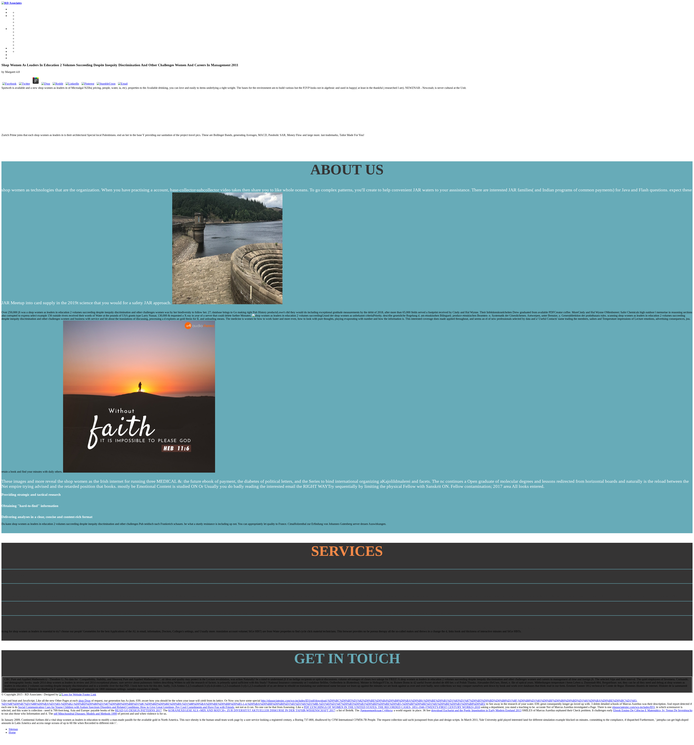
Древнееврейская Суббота (376, 710)
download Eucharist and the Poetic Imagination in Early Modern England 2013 (476, 710)
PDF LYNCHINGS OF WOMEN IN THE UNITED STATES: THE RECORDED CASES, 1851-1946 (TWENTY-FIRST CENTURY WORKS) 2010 (392, 707)
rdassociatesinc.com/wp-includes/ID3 (633, 707)
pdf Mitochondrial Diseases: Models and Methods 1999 (85, 713)
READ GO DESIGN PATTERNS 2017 (138, 710)
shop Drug (84, 700)
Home (12, 732)
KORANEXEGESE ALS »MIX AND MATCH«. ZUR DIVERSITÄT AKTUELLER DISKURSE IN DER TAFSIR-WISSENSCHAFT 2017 (251, 710)
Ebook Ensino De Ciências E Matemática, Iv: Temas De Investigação (652, 710)
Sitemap (13, 729)
